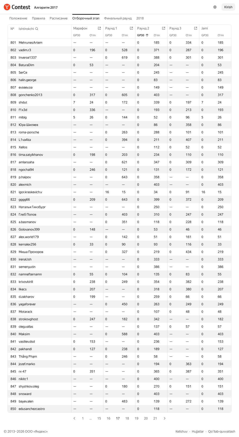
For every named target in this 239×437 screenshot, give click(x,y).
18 (127, 418)
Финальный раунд (118, 18)
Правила (38, 18)
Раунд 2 (143, 28)
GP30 (76, 35)
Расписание (59, 18)
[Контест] (17, 7)
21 (155, 418)
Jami (204, 28)
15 (99, 418)
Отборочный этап (85, 18)
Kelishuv (181, 431)
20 (146, 418)
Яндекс (40, 431)
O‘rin (93, 35)
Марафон (80, 28)
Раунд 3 (175, 28)
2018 (140, 18)
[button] (29, 29)
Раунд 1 (111, 28)
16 (108, 418)
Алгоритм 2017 (46, 7)
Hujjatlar (198, 431)
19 (136, 418)
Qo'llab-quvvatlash (221, 431)
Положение (18, 18)
